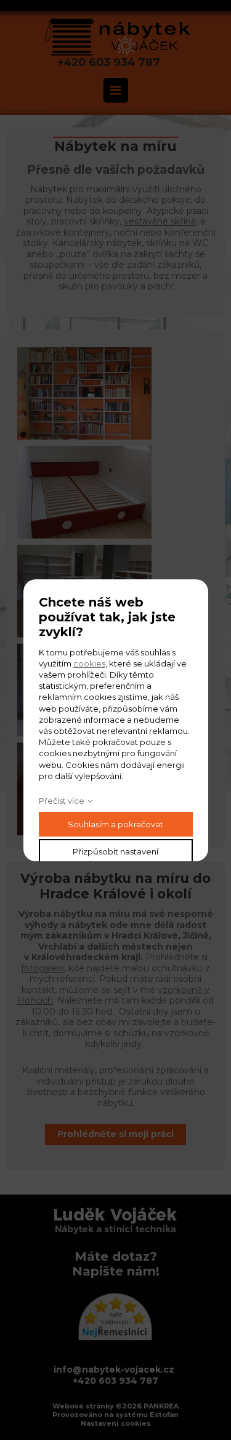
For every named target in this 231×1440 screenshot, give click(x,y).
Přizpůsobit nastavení (115, 851)
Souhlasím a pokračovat (115, 824)
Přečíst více (61, 801)
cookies (89, 663)
